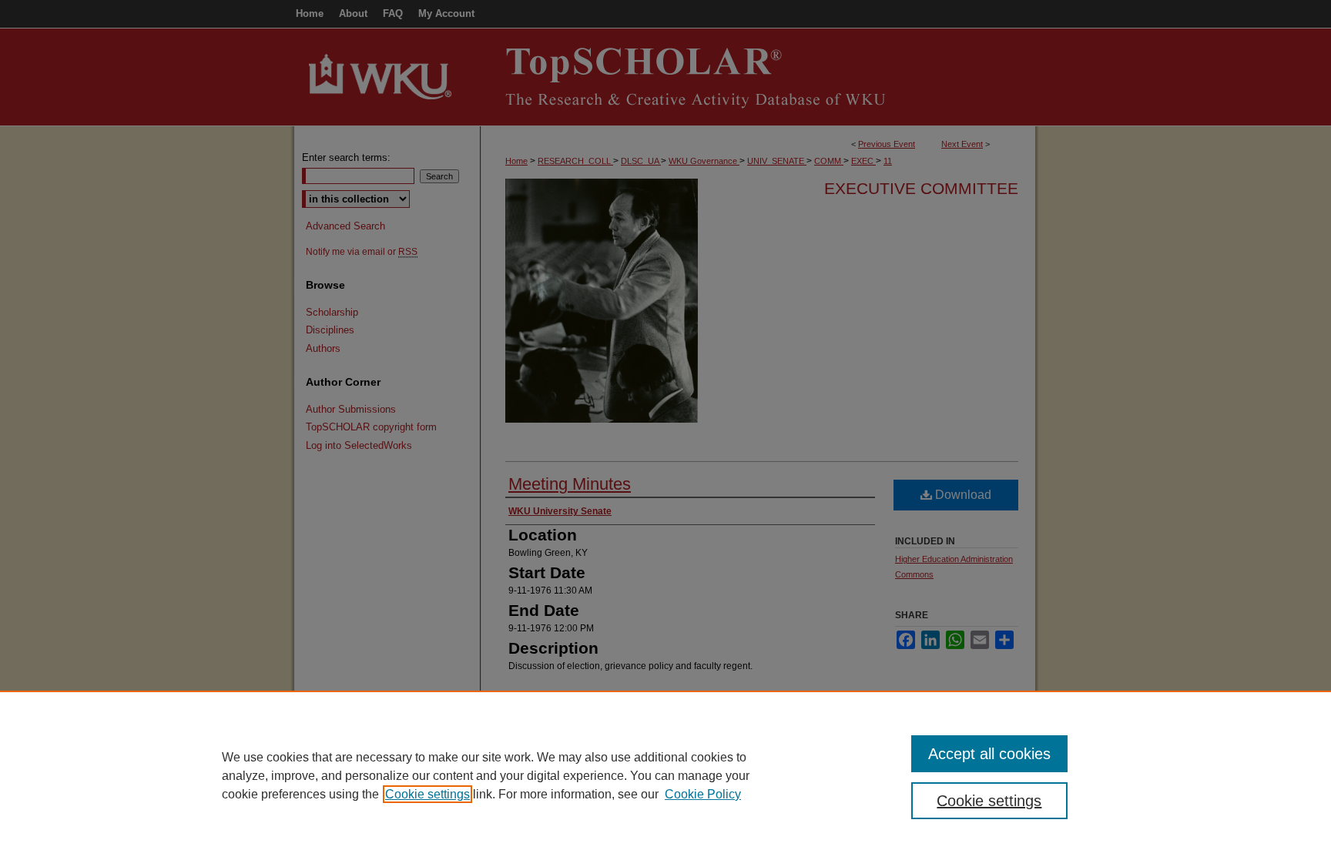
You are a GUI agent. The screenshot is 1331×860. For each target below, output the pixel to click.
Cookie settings (427, 794)
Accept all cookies (989, 753)
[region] (665, 775)
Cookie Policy (703, 794)
